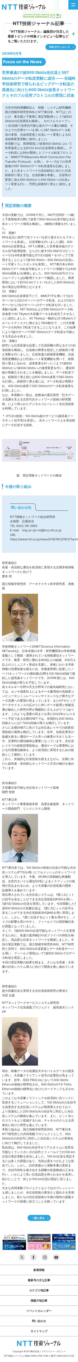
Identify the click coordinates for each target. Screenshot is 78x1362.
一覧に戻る (38, 1218)
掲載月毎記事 (39, 1300)
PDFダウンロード (59, 47)
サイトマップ (39, 1331)
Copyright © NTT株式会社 (25, 1351)
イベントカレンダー (39, 1310)
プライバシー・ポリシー (53, 1351)
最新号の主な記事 (39, 1280)
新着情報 (39, 1270)
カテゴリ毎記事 (39, 1290)
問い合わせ (39, 1321)
